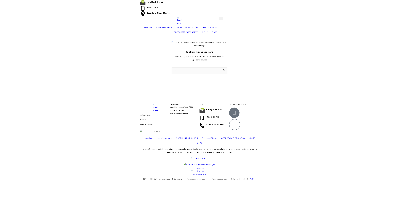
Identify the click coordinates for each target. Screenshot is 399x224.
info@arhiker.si (155, 2)
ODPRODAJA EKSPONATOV (186, 32)
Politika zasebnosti (219, 179)
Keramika (148, 27)
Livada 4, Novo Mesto (158, 13)
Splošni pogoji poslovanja (197, 179)
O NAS (214, 32)
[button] (221, 18)
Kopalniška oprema (164, 27)
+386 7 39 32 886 (215, 124)
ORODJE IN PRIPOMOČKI (187, 27)
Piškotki (245, 179)
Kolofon (234, 179)
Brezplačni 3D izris (209, 27)
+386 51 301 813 (153, 8)
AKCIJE (205, 32)
